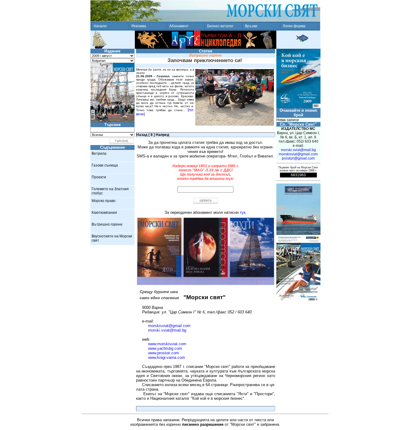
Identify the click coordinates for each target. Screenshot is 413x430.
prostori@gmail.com (298, 158)
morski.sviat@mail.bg (167, 330)
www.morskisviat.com (167, 344)
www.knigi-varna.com (166, 357)
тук (243, 212)
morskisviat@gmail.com (169, 325)
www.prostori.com (163, 353)
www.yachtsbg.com (165, 348)
